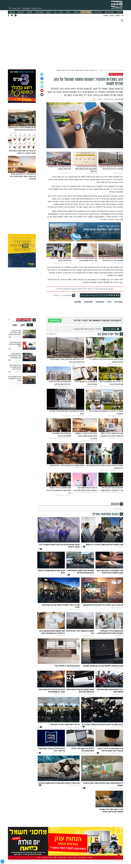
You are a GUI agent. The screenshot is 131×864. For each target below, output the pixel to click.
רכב (55, 12)
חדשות (119, 12)
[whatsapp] (41, 82)
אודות (90, 857)
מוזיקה (76, 12)
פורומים (12, 12)
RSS (55, 857)
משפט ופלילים (86, 12)
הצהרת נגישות (47, 857)
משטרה (105, 16)
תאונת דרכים (118, 302)
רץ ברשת (21, 12)
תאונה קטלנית (88, 302)
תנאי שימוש (62, 857)
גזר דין (109, 302)
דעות (61, 12)
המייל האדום (16, 8)
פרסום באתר (82, 857)
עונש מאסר (77, 302)
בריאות (68, 12)
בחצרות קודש (109, 12)
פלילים (112, 16)
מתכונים (29, 12)
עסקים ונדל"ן (39, 12)
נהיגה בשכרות (100, 302)
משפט (118, 16)
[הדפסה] (41, 86)
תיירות (49, 12)
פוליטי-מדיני (98, 12)
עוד (39, 857)
